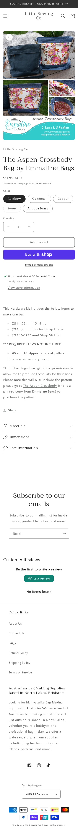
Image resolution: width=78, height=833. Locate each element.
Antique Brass (38, 208)
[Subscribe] (64, 534)
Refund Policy (18, 653)
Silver (14, 209)
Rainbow (14, 199)
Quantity (8, 218)
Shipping (22, 184)
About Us (15, 624)
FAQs (12, 643)
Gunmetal (39, 199)
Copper (63, 199)
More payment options (39, 264)
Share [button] (12, 410)
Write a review (39, 578)
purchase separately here (27, 359)
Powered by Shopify (54, 825)
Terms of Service (20, 672)
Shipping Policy (19, 663)
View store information (24, 288)
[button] (5, 16)
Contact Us (16, 633)
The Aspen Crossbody (40, 386)
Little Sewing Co (32, 825)
